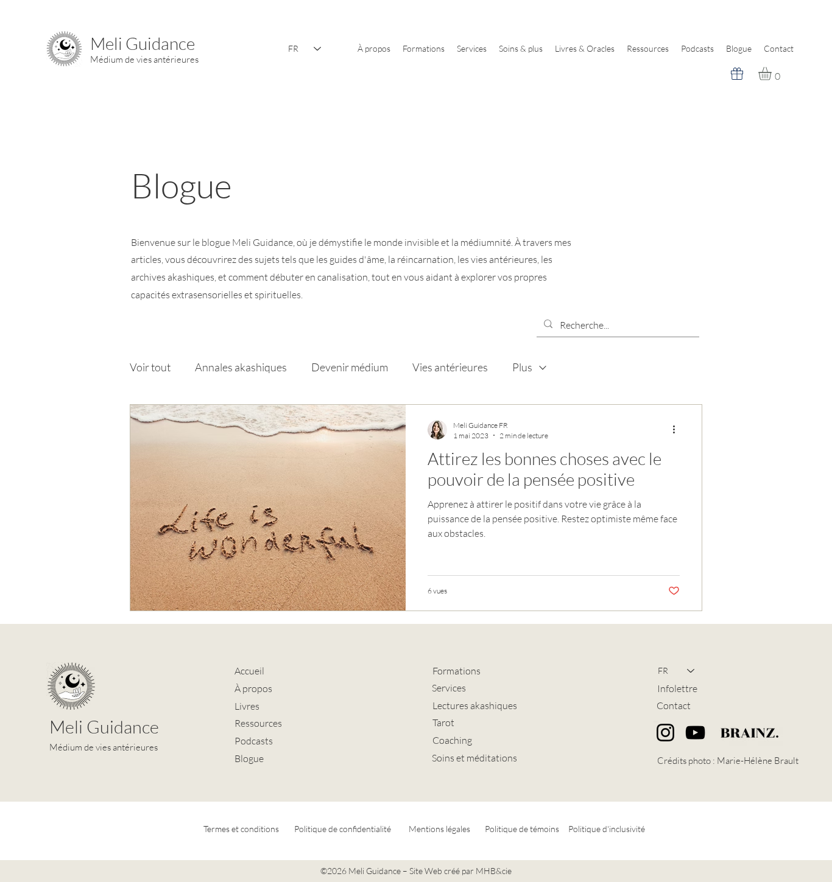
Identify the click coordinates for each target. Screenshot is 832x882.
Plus (522, 367)
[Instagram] (665, 732)
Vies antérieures (450, 367)
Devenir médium (349, 367)
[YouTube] (695, 732)
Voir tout (150, 367)
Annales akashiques (241, 367)
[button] (772, 73)
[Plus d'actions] (678, 429)
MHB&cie (494, 871)
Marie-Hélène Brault (758, 760)
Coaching (452, 740)
